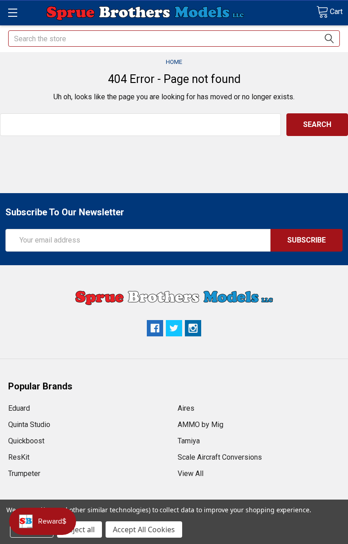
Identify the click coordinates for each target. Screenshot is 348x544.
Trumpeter (24, 473)
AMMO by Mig (200, 424)
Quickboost (26, 441)
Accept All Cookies (144, 529)
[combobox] (174, 38)
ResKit (18, 457)
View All (190, 473)
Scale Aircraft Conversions (220, 457)
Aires (186, 408)
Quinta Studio (29, 424)
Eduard (19, 408)
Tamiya (189, 441)
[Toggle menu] (12, 12)
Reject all (79, 529)
